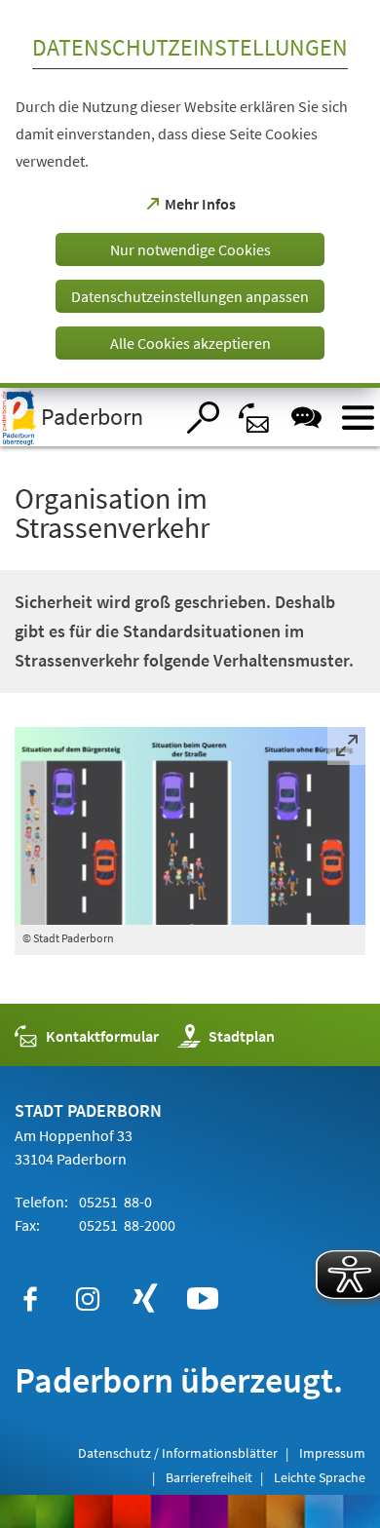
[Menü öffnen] (358, 417)
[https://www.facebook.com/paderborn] (30, 1299)
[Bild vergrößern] (190, 826)
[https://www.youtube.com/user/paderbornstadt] (202, 1299)
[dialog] (190, 194)
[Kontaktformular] (255, 417)
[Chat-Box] (306, 417)
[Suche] (203, 417)
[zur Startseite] (86, 417)
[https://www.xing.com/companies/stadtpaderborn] (145, 1299)
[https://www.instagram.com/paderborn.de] (87, 1299)
